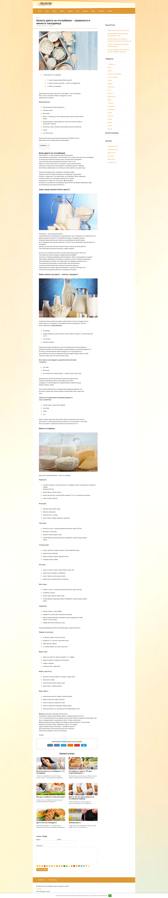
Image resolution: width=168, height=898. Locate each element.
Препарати (111, 109)
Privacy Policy (52, 880)
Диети (54, 11)
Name (38, 839)
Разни (110, 113)
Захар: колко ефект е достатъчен (118, 30)
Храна (109, 126)
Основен (110, 103)
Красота (85, 11)
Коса (77, 11)
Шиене (110, 129)
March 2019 (111, 159)
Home (40, 11)
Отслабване (111, 106)
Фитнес (110, 11)
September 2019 (113, 149)
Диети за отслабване (47, 25)
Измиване (111, 87)
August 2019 (111, 153)
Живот (62, 11)
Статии (110, 119)
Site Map (38, 889)
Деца (47, 11)
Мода (93, 11)
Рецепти (101, 11)
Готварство (111, 64)
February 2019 (112, 162)
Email (59, 839)
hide (47, 145)
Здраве (70, 11)
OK (110, 895)
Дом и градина (112, 77)
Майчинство (112, 96)
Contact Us (41, 880)
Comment (39, 846)
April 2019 (111, 156)
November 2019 (113, 146)
